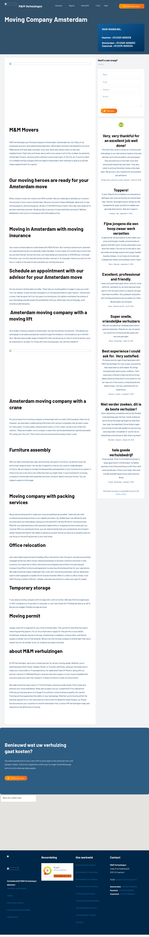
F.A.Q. (98, 5)
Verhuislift (85, 5)
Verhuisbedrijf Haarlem (86, 865)
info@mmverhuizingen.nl (126, 879)
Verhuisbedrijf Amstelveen (87, 886)
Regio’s (71, 5)
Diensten (58, 5)
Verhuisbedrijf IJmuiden (86, 915)
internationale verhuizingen (18, 910)
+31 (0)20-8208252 (125, 42)
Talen (106, 5)
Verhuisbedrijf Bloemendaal (87, 900)
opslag (10, 895)
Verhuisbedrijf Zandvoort (86, 908)
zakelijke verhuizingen (16, 888)
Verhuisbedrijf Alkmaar (85, 893)
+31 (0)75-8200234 (123, 45)
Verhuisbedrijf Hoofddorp (86, 879)
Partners (79, 922)
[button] (60, 5)
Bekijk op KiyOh (121, 494)
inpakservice (12, 917)
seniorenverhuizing (15, 902)
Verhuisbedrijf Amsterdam (87, 872)
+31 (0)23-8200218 (121, 37)
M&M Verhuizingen (30, 6)
